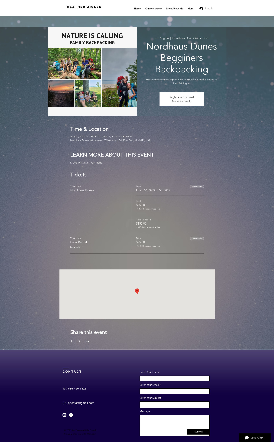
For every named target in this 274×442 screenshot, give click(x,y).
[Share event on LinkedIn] (87, 341)
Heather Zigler (84, 7)
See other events (181, 100)
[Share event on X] (79, 341)
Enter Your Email (149, 384)
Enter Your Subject (150, 397)
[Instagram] (64, 415)
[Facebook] (71, 415)
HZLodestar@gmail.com (78, 403)
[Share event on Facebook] (71, 341)
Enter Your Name (150, 372)
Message (145, 411)
